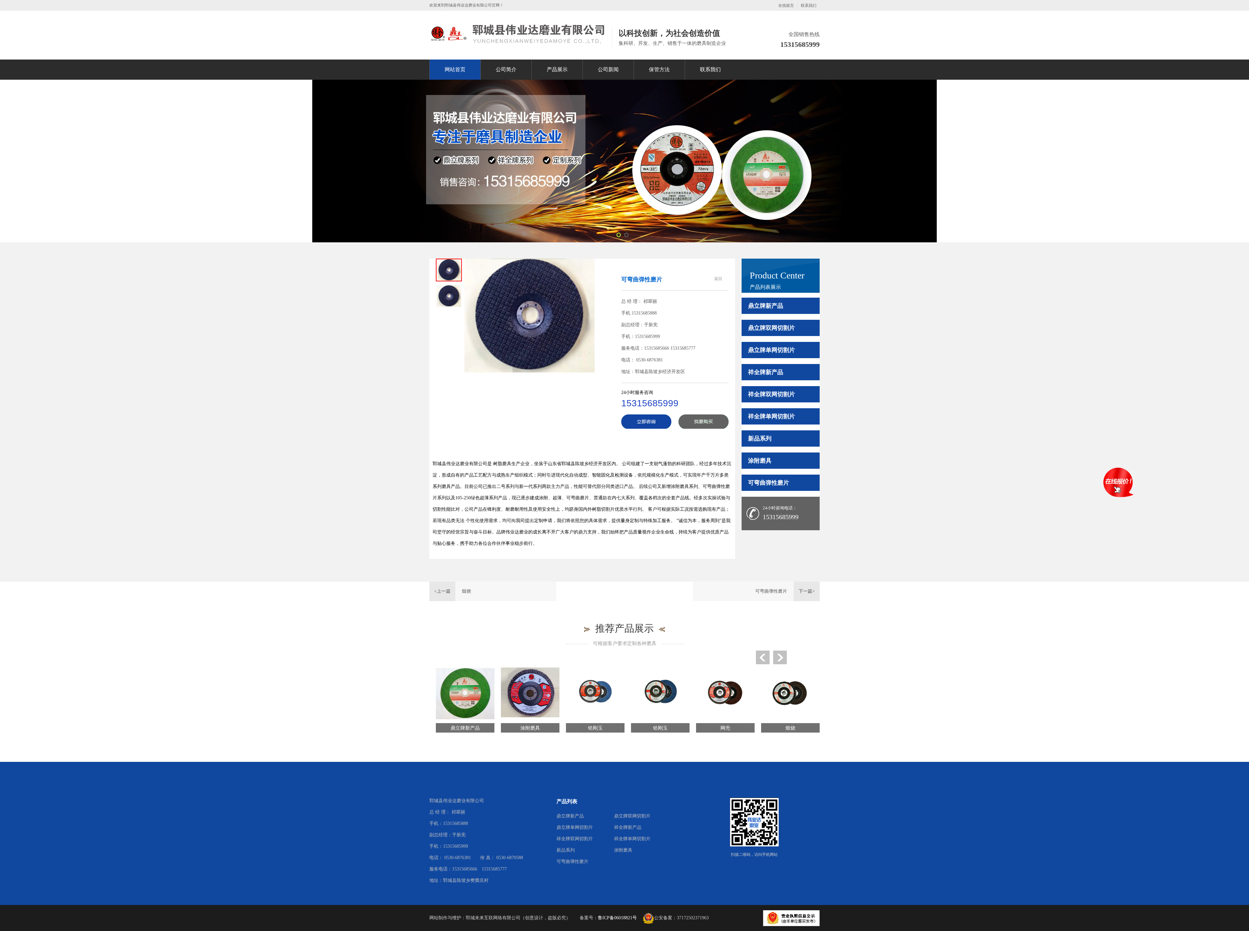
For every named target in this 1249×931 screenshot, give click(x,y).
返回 (718, 279)
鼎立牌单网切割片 (771, 350)
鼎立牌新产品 (765, 306)
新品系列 (760, 438)
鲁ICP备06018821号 (617, 917)
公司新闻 (608, 69)
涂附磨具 (760, 460)
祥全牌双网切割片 (771, 394)
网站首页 (455, 69)
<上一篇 (442, 591)
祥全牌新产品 (765, 372)
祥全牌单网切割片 (771, 416)
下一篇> (807, 591)
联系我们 (808, 5)
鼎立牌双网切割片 (771, 328)
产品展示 (557, 69)
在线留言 (786, 5)
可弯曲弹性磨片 (768, 482)
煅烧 (466, 591)
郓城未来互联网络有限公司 (493, 917)
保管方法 (659, 69)
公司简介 (506, 69)
